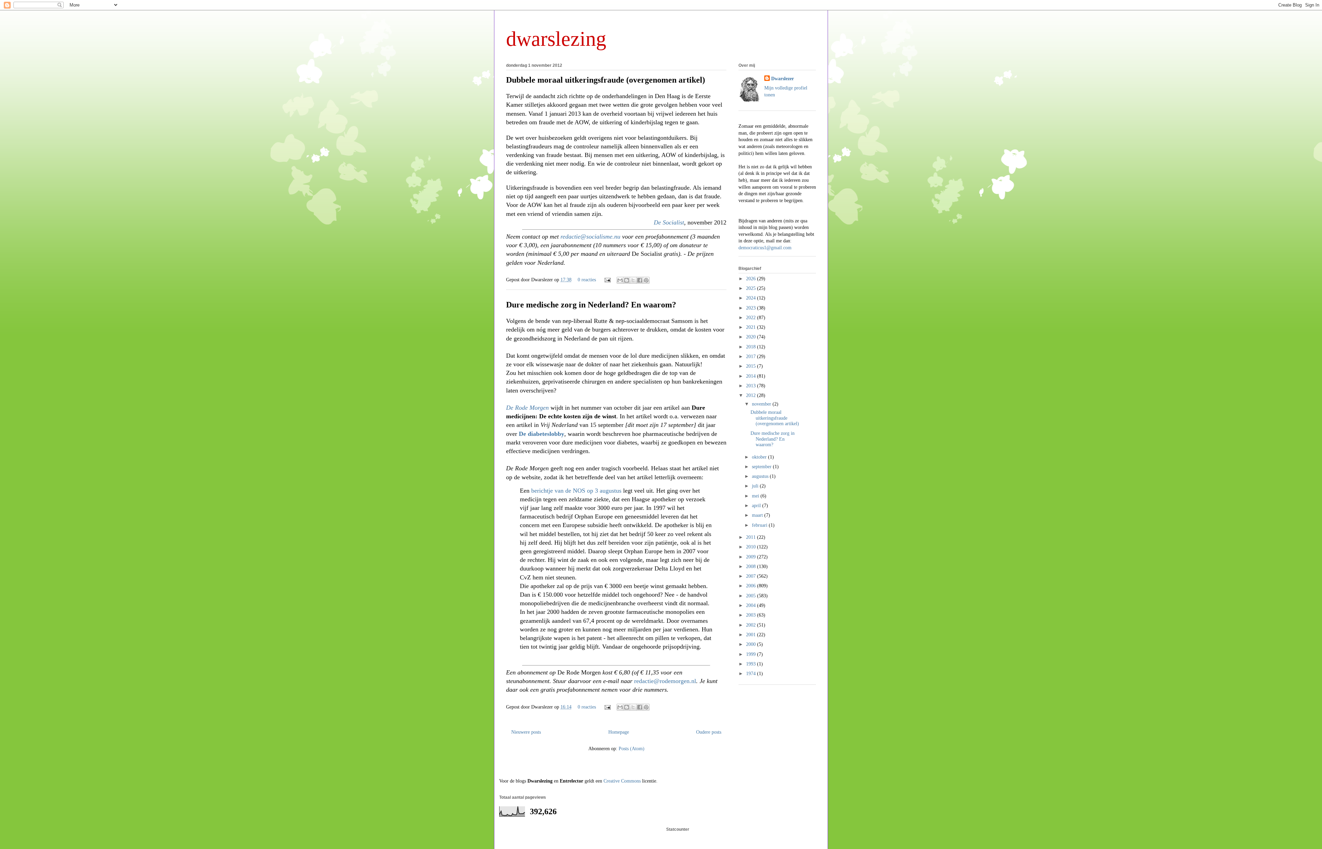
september (762, 466)
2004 (751, 605)
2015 (751, 366)
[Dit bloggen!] (626, 280)
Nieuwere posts (526, 732)
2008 (751, 566)
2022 (751, 317)
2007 (751, 576)
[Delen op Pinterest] (646, 280)
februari (760, 525)
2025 (751, 288)
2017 (751, 356)
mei (756, 496)
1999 (751, 654)
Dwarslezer (782, 78)
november (762, 404)
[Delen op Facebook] (639, 280)
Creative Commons (622, 781)
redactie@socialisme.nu (590, 236)
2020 (751, 336)
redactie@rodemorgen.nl (665, 681)
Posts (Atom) (631, 748)
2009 (751, 556)
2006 (751, 585)
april (757, 505)
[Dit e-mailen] (620, 280)
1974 (751, 673)
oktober (760, 457)
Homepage (618, 732)
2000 (751, 644)
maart (758, 515)
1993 (751, 664)
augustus (761, 476)
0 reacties (587, 279)
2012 (751, 395)
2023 (751, 308)
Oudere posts (708, 732)
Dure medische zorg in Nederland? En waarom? (591, 304)
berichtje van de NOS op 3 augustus (576, 490)
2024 (751, 298)
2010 (751, 546)
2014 (751, 376)
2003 (751, 615)
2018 (751, 346)
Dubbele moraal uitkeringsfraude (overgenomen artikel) (605, 79)
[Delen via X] (633, 280)
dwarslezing (556, 39)
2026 (751, 278)
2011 (751, 537)
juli (756, 486)
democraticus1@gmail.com (764, 247)
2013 (751, 385)
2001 (751, 634)
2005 (751, 595)
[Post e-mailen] (607, 279)
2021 (751, 327)
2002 (751, 625)
